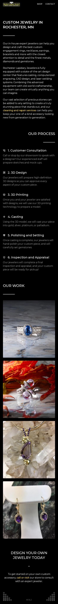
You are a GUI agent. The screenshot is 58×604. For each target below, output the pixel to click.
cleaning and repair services (19, 110)
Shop (39, 4)
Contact (50, 4)
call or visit (23, 577)
